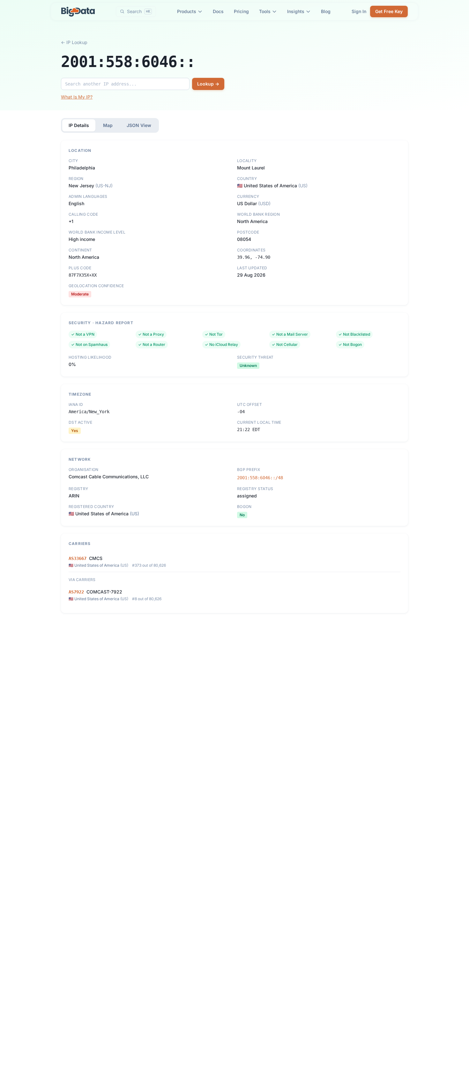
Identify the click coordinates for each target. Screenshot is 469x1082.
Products (186, 11)
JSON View (139, 125)
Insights (295, 11)
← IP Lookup (74, 42)
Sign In (359, 11)
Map (108, 125)
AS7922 (76, 591)
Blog (326, 11)
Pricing (241, 11)
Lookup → (208, 83)
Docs (218, 11)
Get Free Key (389, 11)
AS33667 (77, 558)
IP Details (79, 125)
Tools (265, 11)
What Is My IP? (77, 97)
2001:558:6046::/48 (260, 477)
